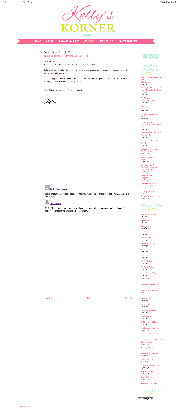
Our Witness (145, 98)
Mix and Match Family (150, 334)
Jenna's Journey (147, 122)
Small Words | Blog (148, 273)
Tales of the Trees (147, 316)
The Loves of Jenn (148, 184)
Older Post (129, 298)
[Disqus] (88, 145)
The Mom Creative (148, 244)
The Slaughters (146, 255)
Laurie (143, 106)
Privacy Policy (27, 407)
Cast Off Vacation (146, 151)
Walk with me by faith (149, 354)
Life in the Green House (150, 285)
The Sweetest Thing (148, 310)
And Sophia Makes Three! (151, 88)
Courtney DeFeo (147, 298)
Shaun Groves (146, 261)
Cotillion (143, 108)
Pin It (46, 96)
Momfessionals (146, 220)
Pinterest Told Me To (149, 214)
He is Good (144, 117)
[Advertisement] (27, 93)
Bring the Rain (146, 377)
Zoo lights (144, 143)
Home (88, 298)
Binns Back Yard (147, 165)
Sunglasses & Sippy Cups (150, 141)
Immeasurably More (149, 383)
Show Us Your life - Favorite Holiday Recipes (67, 55)
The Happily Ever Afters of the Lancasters (151, 341)
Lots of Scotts (146, 238)
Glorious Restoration (149, 114)
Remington (144, 178)
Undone (143, 159)
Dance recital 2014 (147, 186)
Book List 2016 (146, 135)
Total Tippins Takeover (150, 328)
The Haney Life (147, 359)
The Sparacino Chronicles (151, 133)
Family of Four (147, 175)
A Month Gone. (146, 82)
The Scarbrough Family (150, 149)
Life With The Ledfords (150, 365)
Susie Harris (145, 279)
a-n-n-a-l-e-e (145, 304)
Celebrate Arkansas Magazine (150, 196)
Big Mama (145, 249)
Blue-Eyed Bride (147, 348)
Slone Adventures (147, 157)
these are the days (147, 371)
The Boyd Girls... (147, 267)
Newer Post (48, 298)
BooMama (145, 226)
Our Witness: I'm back (148, 100)
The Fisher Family (148, 232)
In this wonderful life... (149, 322)
